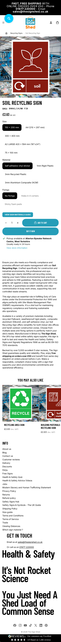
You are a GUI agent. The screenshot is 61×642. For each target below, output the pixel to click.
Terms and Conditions (12, 515)
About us (6, 449)
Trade (5, 522)
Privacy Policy (9, 491)
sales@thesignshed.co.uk (30, 542)
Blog (4, 452)
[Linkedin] (41, 625)
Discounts (7, 466)
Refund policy (9, 498)
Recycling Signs (16, 33)
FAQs (5, 470)
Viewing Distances (11, 526)
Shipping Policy (9, 508)
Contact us (7, 456)
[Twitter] (35, 625)
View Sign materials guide (18, 215)
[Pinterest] (46, 625)
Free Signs (7, 473)
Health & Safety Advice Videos (17, 480)
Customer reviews (11, 459)
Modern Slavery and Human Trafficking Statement (26, 487)
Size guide (7, 512)
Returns (6, 494)
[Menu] (3, 22)
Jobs (4, 484)
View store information (17, 248)
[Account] (51, 22)
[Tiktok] (30, 625)
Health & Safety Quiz (12, 477)
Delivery (6, 463)
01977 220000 (26, 547)
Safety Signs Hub (10, 501)
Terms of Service (10, 519)
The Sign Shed (34, 632)
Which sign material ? (12, 529)
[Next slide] (55, 410)
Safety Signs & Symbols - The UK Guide (21, 505)
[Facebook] (15, 625)
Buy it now (30, 231)
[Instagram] (20, 625)
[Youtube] (25, 625)
